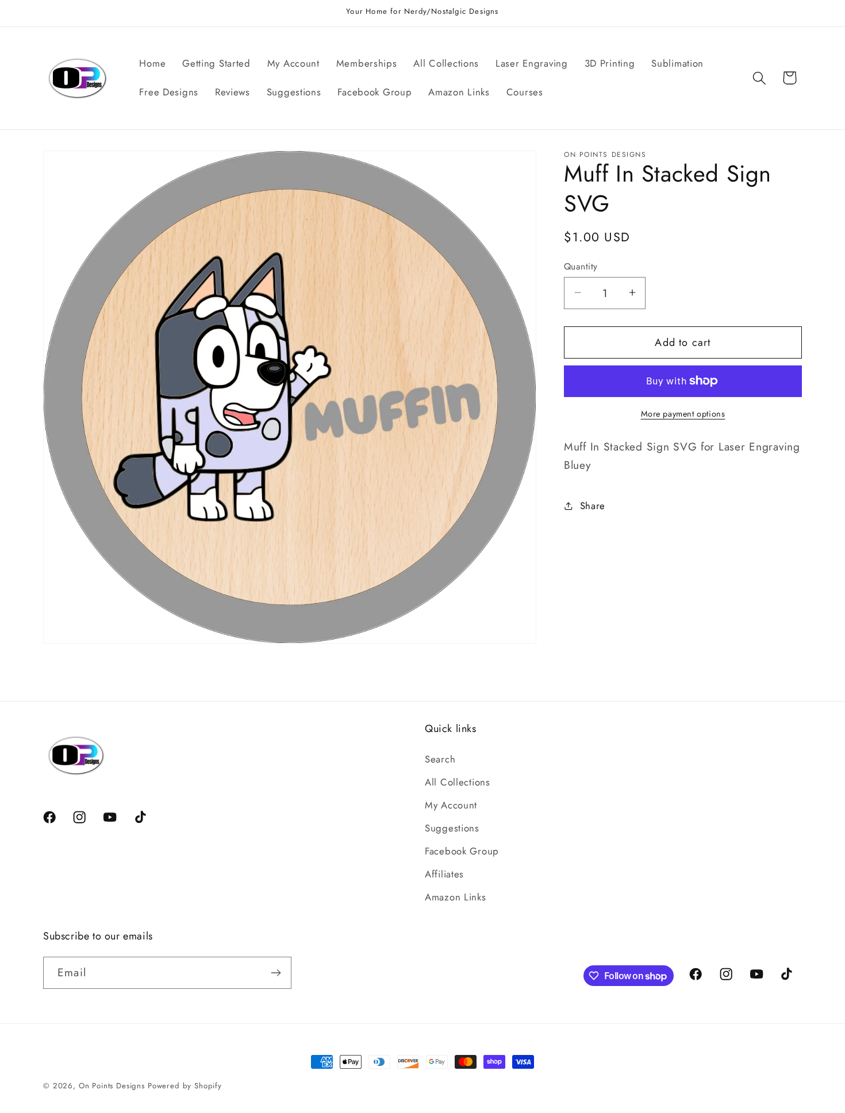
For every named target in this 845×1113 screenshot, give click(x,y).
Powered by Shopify (185, 1085)
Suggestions (452, 828)
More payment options (683, 413)
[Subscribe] (275, 973)
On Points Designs (112, 1085)
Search (440, 759)
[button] (759, 78)
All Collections (457, 782)
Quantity (581, 266)
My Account (451, 805)
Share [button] (592, 505)
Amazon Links (455, 897)
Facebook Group (462, 851)
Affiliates (444, 874)
